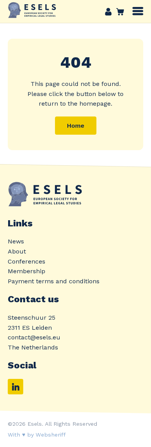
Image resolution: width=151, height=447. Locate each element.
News (16, 241)
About (17, 251)
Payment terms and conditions (54, 281)
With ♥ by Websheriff (37, 435)
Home (75, 125)
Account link (108, 11)
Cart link (118, 11)
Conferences (26, 261)
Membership (26, 271)
